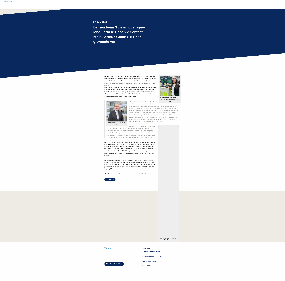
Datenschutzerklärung (151, 252)
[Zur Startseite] (8, 4)
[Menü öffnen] (279, 4)
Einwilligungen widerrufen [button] (149, 261)
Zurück (111, 179)
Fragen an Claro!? (113, 264)
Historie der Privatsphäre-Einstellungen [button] (153, 258)
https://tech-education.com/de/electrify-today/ (137, 174)
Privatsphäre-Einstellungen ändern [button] (152, 256)
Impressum (146, 248)
